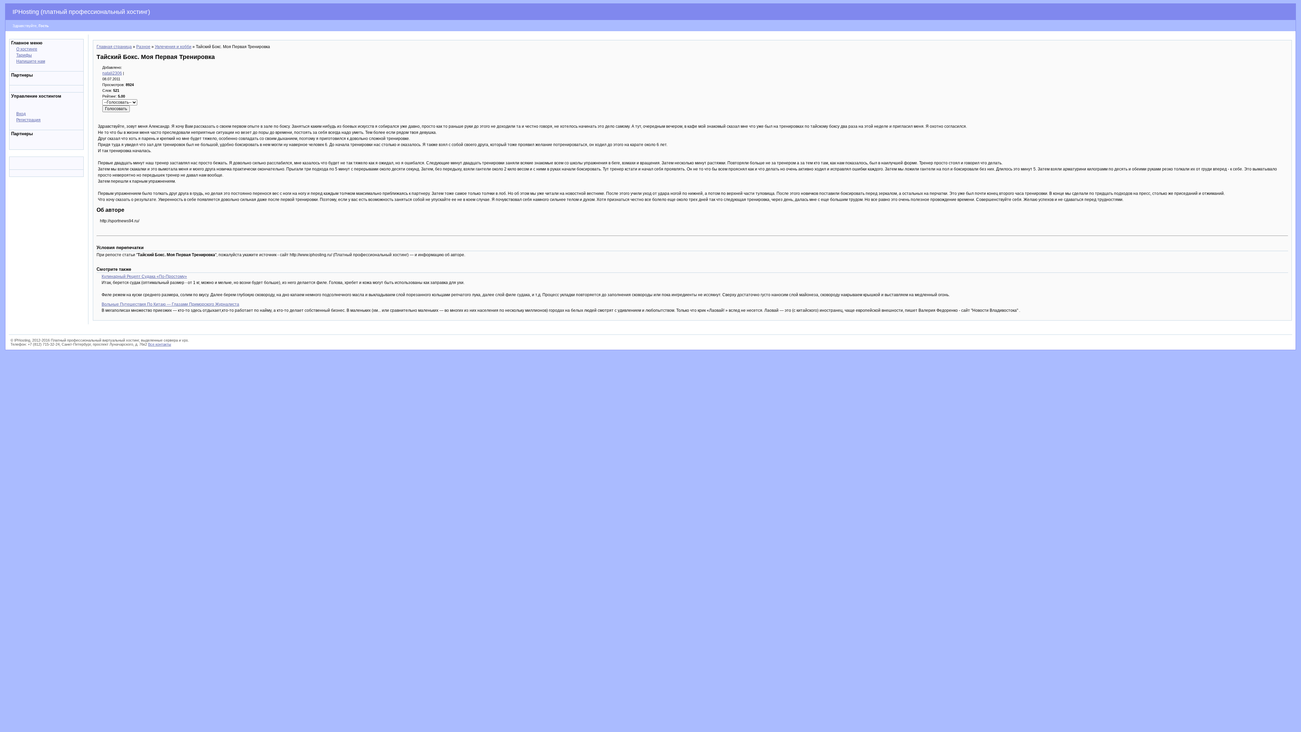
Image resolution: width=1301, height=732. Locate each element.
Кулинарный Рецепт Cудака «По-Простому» (144, 276)
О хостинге (26, 49)
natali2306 (112, 73)
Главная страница (114, 46)
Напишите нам (30, 61)
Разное (143, 46)
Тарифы (24, 55)
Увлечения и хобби (173, 46)
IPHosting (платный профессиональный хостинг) (81, 11)
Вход (21, 113)
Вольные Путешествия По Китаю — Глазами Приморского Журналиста (170, 304)
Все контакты (159, 344)
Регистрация (28, 120)
